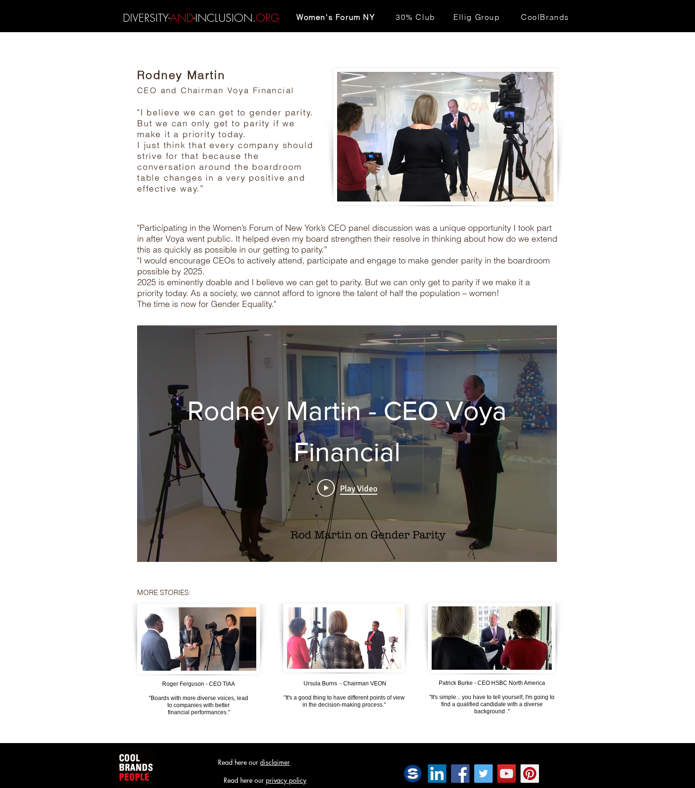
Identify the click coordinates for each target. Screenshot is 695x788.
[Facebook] (460, 773)
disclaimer (275, 762)
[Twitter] (483, 773)
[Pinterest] (530, 773)
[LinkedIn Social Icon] (437, 773)
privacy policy (286, 780)
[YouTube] (506, 773)
